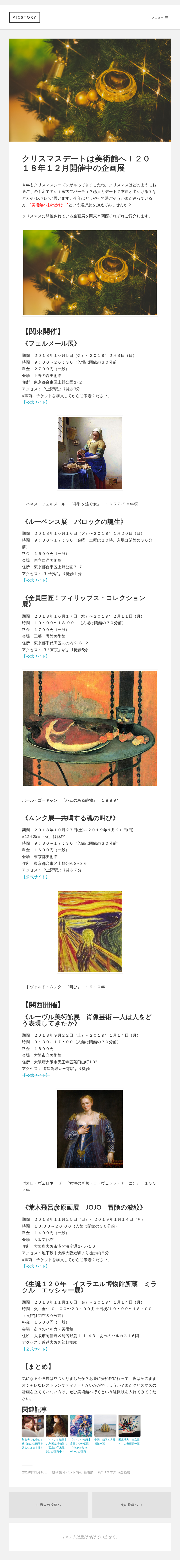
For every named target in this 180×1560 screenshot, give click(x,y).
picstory (25, 17)
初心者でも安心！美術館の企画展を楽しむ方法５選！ (32, 1443)
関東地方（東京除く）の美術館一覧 (129, 1441)
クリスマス (108, 1472)
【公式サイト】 (36, 402)
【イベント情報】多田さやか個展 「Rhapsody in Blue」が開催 (80, 1445)
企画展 (125, 1472)
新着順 (89, 1472)
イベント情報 (72, 1472)
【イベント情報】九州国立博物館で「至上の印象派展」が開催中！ (56, 1445)
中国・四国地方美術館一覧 (104, 1441)
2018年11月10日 (35, 1472)
